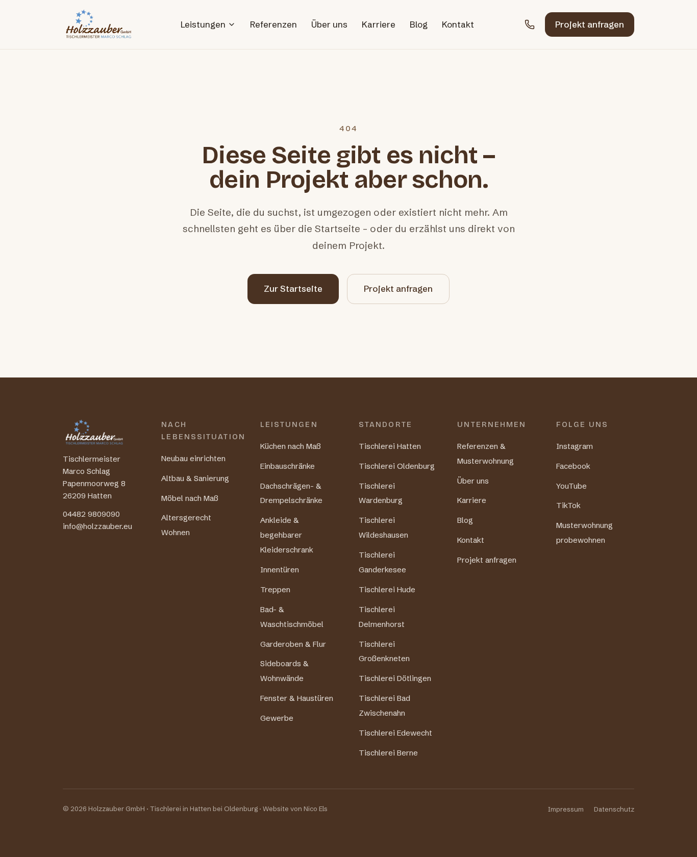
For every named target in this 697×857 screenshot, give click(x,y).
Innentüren (279, 569)
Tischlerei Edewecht (395, 733)
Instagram (574, 446)
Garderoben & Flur (293, 644)
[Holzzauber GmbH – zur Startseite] (98, 24)
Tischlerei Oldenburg (397, 466)
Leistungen (203, 24)
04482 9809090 (91, 514)
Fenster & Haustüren (296, 698)
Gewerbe (276, 718)
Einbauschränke (287, 466)
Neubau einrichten (193, 458)
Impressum (566, 809)
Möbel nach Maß (189, 498)
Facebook (573, 466)
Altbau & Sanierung (195, 478)
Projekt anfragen (589, 24)
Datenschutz (614, 809)
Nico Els (316, 808)
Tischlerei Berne (388, 753)
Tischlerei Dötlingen (395, 678)
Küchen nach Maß (290, 446)
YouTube (571, 486)
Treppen (275, 589)
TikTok (568, 505)
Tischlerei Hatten (390, 446)
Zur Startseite (293, 288)
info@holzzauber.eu (97, 526)
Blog (419, 24)
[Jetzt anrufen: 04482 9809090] (529, 24)
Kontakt (458, 24)
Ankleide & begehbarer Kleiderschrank (286, 534)
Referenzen (273, 24)
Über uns (329, 24)
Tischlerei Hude (387, 589)
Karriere (378, 24)
